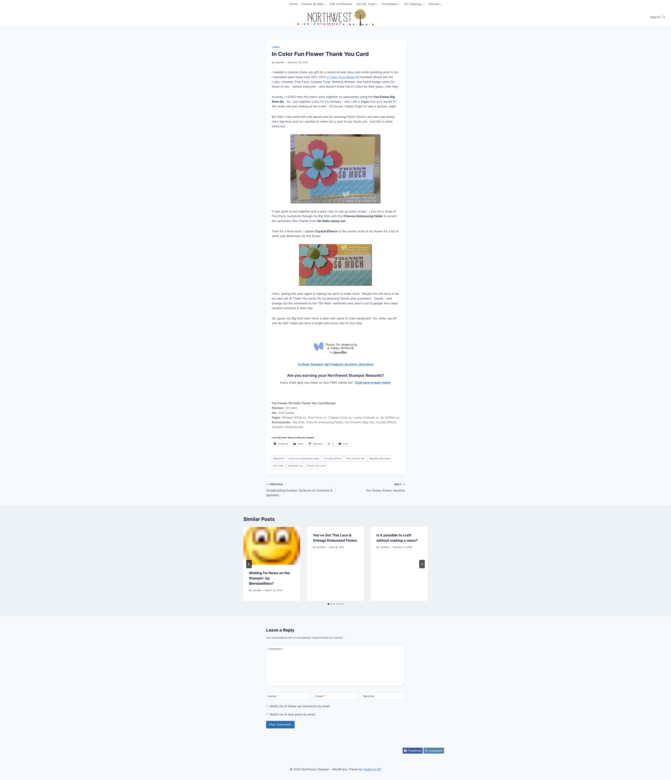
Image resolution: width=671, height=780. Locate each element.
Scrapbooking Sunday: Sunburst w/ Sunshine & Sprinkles (299, 490)
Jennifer (279, 62)
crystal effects (333, 458)
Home (293, 4)
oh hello (278, 465)
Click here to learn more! (373, 382)
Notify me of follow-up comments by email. (300, 706)
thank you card (316, 465)
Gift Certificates (341, 4)
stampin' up (295, 465)
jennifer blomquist (379, 458)
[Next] (422, 564)
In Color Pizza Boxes (341, 77)
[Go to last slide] (249, 564)
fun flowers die (355, 458)
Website (368, 696)
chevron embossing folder (304, 458)
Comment (276, 649)
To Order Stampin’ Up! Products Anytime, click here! (335, 364)
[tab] (328, 604)
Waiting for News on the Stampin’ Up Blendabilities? (269, 578)
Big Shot (278, 458)
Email (320, 696)
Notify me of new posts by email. (293, 714)
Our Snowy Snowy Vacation (385, 487)
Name (273, 696)
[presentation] (271, 546)
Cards (276, 47)
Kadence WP (372, 769)
